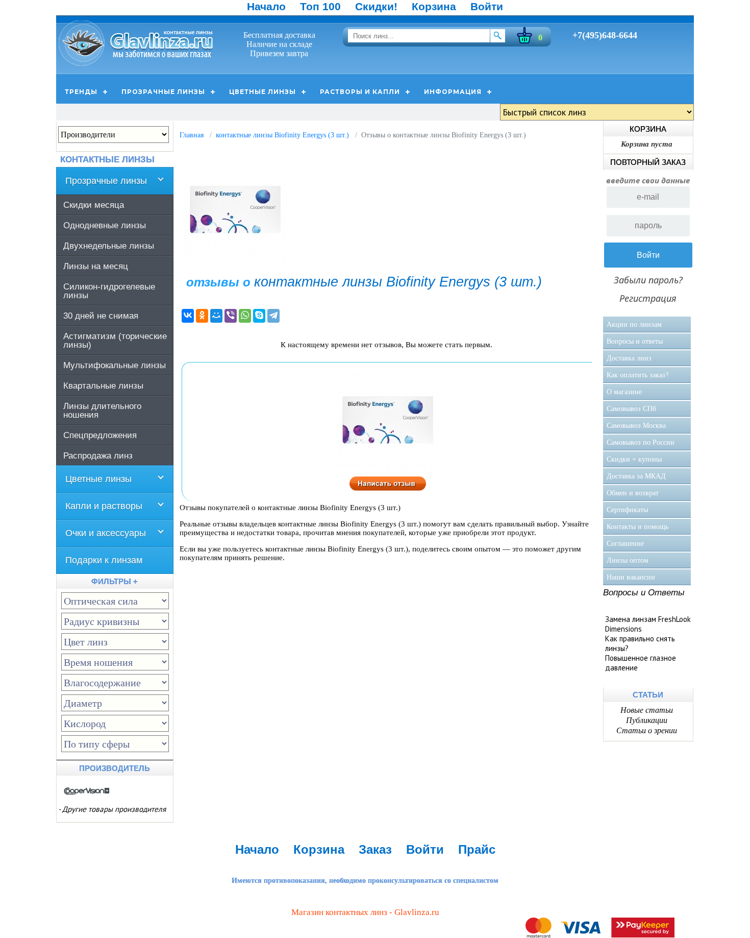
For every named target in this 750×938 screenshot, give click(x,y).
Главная (192, 135)
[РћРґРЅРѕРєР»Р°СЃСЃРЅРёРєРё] (202, 316)
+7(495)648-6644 (604, 35)
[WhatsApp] (245, 316)
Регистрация (648, 298)
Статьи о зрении (646, 730)
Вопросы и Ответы (644, 592)
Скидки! (376, 6)
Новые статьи (646, 710)
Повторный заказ (648, 162)
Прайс (476, 849)
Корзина (434, 6)
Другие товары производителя (114, 809)
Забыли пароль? (648, 280)
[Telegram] (273, 316)
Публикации (646, 720)
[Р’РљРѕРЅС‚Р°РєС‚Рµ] (188, 316)
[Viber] (230, 316)
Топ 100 (320, 6)
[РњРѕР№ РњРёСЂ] (216, 316)
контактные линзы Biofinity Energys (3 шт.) (282, 135)
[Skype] (259, 316)
